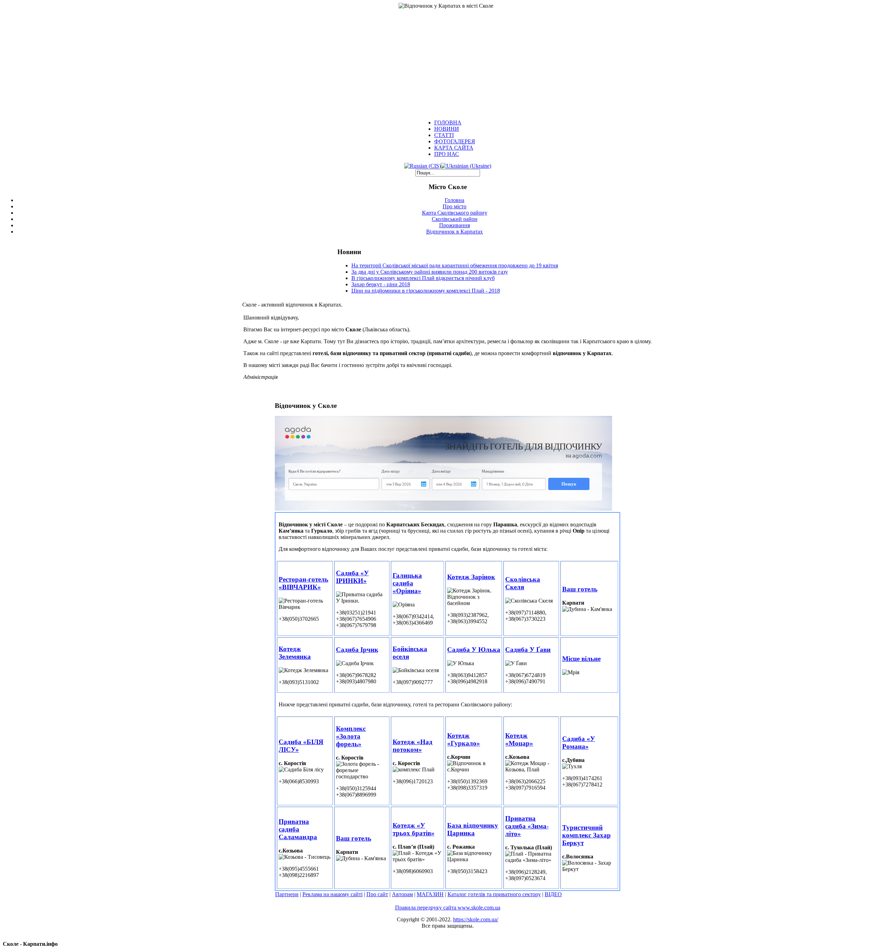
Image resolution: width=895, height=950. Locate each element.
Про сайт (377, 894)
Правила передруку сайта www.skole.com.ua (447, 908)
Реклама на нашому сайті (332, 894)
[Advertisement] (447, 61)
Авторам (402, 894)
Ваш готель (579, 589)
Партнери (287, 894)
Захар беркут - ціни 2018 (380, 284)
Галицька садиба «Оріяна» (407, 583)
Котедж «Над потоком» (412, 745)
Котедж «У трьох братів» (414, 829)
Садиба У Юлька (473, 649)
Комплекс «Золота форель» (351, 736)
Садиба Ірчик (357, 649)
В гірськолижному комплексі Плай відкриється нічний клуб (423, 278)
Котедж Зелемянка (295, 652)
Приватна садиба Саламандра (298, 829)
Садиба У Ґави (528, 649)
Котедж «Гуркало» (463, 739)
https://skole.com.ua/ (475, 919)
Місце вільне (581, 658)
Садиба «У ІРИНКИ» (352, 576)
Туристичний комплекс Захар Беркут (586, 835)
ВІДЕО (553, 894)
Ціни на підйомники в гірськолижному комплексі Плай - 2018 (425, 291)
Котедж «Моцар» (519, 739)
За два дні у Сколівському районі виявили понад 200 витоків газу (429, 272)
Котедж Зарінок (471, 577)
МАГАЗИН (430, 894)
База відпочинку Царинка (472, 829)
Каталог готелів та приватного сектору (494, 894)
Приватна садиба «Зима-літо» (527, 826)
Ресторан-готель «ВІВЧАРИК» (303, 583)
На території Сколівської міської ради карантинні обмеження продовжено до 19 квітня (454, 265)
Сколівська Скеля (522, 583)
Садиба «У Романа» (578, 742)
